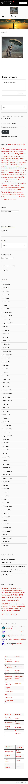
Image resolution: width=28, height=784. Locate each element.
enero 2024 (6, 386)
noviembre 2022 (7, 429)
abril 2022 (6, 453)
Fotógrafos (18, 733)
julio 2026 (6, 287)
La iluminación (18, 727)
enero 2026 (6, 309)
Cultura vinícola (8, 697)
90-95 (5, 149)
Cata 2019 (18, 159)
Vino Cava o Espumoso (15, 604)
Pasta (13, 592)
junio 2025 (6, 330)
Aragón (21, 149)
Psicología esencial (9, 751)
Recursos (17, 731)
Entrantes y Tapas (7, 590)
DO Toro (16, 174)
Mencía (20, 183)
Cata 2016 (20, 156)
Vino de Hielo (12, 606)
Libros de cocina (18, 666)
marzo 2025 (6, 340)
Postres (4, 595)
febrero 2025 (6, 344)
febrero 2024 (6, 383)
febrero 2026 (6, 305)
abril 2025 (6, 337)
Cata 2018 (11, 159)
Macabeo (5, 183)
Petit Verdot (14, 187)
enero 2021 (6, 503)
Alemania (12, 149)
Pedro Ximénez (8, 187)
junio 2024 (6, 369)
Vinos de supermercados (13, 610)
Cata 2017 (4, 159)
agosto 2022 (6, 439)
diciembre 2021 (7, 467)
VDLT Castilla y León (10, 194)
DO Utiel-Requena (22, 174)
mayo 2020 (6, 513)
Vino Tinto (9, 614)
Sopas (3, 597)
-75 (14, 144)
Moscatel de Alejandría (12, 185)
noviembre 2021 (7, 471)
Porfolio (17, 718)
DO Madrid (13, 170)
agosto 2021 (6, 481)
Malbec (9, 183)
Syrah (19, 190)
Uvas (6, 694)
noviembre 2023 (7, 393)
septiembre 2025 (7, 323)
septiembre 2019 (7, 538)
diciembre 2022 (7, 425)
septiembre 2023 (7, 400)
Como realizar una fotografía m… (18, 631)
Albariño (8, 149)
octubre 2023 (6, 397)
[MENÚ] (2, 16)
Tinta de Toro (13, 192)
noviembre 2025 (7, 316)
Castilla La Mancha (6, 154)
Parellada (3, 187)
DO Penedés (24, 170)
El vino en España (9, 691)
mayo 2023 (6, 407)
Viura (12, 196)
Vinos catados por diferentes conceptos (8, 661)
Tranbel (14, 16)
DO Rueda (20, 172)
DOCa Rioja (8, 168)
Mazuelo (16, 183)
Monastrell (4, 185)
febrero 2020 (6, 520)
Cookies (18, 760)
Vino (13, 600)
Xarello (17, 196)
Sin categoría (17, 594)
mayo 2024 (6, 372)
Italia (2, 183)
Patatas (17, 592)
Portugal (22, 187)
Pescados (22, 592)
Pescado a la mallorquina (8, 559)
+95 (12, 144)
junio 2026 (6, 291)
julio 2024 (6, 365)
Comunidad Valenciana (7, 162)
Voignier (14, 196)
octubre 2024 (6, 358)
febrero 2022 (6, 460)
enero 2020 (6, 524)
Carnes (8, 588)
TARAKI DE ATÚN (6, 562)
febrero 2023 (6, 418)
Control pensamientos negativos (8, 766)
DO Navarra (19, 170)
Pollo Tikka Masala (6, 575)
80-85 (20, 145)
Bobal (24, 149)
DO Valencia (10, 177)
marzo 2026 (6, 302)
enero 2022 (6, 464)
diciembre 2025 (7, 312)
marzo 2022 (6, 457)
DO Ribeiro (3, 172)
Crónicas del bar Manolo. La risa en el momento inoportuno (11, 570)
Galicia (11, 180)
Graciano (18, 181)
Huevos (20, 590)
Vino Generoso (15, 608)
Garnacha (17, 180)
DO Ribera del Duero (12, 172)
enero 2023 (6, 421)
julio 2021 (5, 485)
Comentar (21, 93)
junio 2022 (6, 446)
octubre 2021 (6, 474)
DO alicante (8, 166)
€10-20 (6, 199)
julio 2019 (5, 545)
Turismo (4, 600)
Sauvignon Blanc (13, 189)
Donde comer (18, 683)
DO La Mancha (8, 170)
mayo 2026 (6, 295)
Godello (14, 182)
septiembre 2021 (7, 478)
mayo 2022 (6, 450)
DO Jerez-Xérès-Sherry (20, 168)
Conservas (13, 588)
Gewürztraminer (8, 181)
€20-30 (12, 199)
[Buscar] (24, 16)
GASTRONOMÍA (19, 657)
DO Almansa (13, 166)
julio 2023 (5, 404)
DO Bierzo (19, 167)
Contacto (18, 766)
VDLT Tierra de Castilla (19, 194)
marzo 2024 (6, 379)
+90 (9, 144)
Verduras (9, 600)
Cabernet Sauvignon (13, 151)
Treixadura (3, 194)
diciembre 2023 (7, 390)
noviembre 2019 (7, 531)
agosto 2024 (6, 362)
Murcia (17, 185)
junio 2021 (6, 488)
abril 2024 (6, 376)
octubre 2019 (6, 534)
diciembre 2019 (7, 527)
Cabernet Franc (4, 151)
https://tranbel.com (10, 627)
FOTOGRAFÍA (18, 714)
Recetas (8, 595)
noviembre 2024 (7, 354)
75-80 (16, 144)
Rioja (8, 189)
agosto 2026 (6, 284)
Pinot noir (18, 187)
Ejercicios (15, 177)
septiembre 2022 (7, 436)
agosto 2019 (6, 541)
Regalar (23, 2)
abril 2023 (6, 411)
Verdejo (3, 196)
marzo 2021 (6, 499)
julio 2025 (5, 326)
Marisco (4, 592)
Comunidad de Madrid (22, 160)
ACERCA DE (19, 747)
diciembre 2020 (7, 506)
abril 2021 (5, 496)
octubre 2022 (6, 432)
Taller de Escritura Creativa (14, 597)
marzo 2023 (6, 414)
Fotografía (15, 590)
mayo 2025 (6, 333)
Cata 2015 (14, 156)
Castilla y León (18, 154)
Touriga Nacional (20, 192)
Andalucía (17, 149)
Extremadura (3, 180)
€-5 (20, 197)
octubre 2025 (6, 319)
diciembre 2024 (7, 351)
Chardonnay (13, 161)
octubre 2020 (7, 510)
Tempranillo (5, 192)
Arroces (4, 588)
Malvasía (12, 183)
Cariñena (21, 151)
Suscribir (5, 132)
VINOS (6, 657)
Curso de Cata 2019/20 (20, 162)
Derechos (18, 756)
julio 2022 (5, 443)
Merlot (24, 183)
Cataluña (7, 161)
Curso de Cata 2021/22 (8, 165)
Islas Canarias (22, 181)
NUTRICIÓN (8, 714)
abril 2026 (6, 298)
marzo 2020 (6, 517)
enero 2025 (6, 347)
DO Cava (13, 168)
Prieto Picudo (3, 189)
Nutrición (8, 592)
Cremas (19, 588)
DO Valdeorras (4, 177)
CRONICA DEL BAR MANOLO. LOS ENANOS (13, 566)
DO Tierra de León (10, 174)
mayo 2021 (6, 492)
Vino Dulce (19, 606)
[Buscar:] (14, 107)
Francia (8, 180)
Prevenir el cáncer (9, 722)
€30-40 (16, 199)
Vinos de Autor (7, 196)
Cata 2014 (7, 156)
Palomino (22, 185)
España (21, 177)
